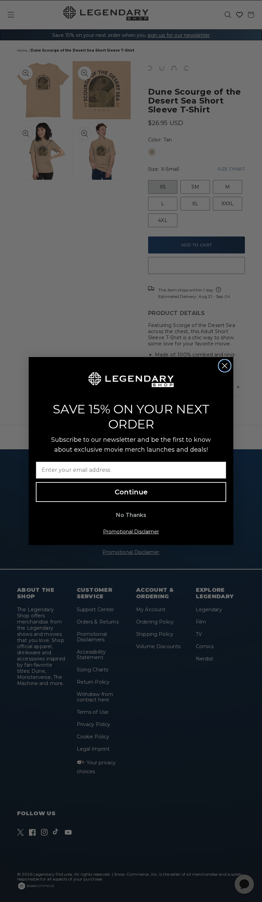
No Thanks (131, 515)
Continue (131, 492)
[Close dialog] (225, 366)
